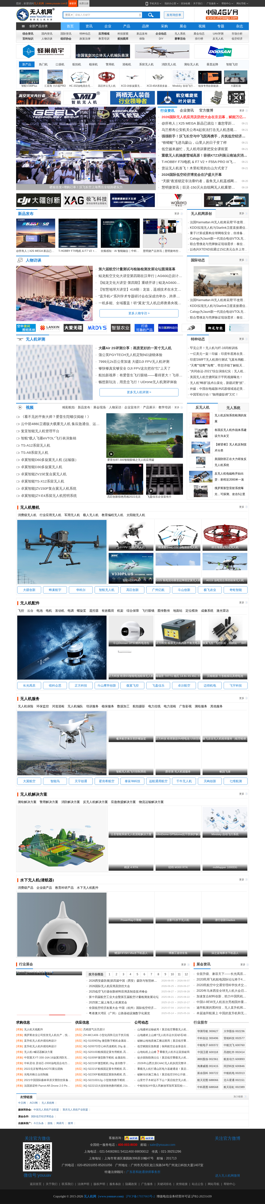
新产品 (26, 64)
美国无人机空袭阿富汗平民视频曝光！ (216, 377)
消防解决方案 (70, 802)
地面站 (177, 610)
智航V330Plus (131, 580)
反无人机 (218, 38)
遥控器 (94, 610)
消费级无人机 (27, 515)
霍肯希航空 (106, 781)
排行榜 (199, 38)
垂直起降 (212, 64)
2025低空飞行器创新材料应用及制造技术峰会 (124, 991)
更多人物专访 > (139, 313)
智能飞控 (232, 64)
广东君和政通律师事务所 (143, 1172)
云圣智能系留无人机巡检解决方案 (131, 834)
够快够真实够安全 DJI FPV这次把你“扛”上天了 (135, 368)
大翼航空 (29, 781)
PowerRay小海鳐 (131, 920)
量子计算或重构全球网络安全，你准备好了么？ (222, 233)
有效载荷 (108, 610)
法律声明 (83, 1184)
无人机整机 (30, 507)
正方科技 (81, 685)
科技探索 (123, 33)
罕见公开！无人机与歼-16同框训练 (214, 348)
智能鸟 (55, 781)
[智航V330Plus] (29, 77)
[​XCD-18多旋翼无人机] (132, 77)
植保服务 (108, 706)
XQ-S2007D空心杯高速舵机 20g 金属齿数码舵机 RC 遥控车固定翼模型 (103, 1046)
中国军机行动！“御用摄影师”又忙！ (214, 394)
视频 (201, 26)
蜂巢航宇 (55, 590)
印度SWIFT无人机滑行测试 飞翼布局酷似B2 (220, 359)
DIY (161, 38)
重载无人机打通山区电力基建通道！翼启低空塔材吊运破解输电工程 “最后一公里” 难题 (163, 1068)
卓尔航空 (184, 685)
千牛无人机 (184, 781)
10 (172, 974)
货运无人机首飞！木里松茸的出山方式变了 (200, 168)
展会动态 (199, 33)
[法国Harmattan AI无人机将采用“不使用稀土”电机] (218, 281)
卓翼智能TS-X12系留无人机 (42, 481)
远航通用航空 (158, 781)
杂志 (239, 26)
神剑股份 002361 (207, 1059)
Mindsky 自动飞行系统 (225, 834)
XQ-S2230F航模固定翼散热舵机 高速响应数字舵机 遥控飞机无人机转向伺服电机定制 (103, 1074)
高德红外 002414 (234, 1052)
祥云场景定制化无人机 (225, 547)
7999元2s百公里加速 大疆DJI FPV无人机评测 (134, 362)
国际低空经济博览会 (42, 1116)
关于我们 (198, 3)
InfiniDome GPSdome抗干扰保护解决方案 (181, 834)
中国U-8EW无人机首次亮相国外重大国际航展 (222, 1002)
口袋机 (60, 64)
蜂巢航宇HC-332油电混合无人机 (178, 547)
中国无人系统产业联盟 (46, 1109)
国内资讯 (47, 33)
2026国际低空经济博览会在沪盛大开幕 (192, 175)
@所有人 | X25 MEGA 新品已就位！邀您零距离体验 (200, 123)
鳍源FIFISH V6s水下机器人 (131, 953)
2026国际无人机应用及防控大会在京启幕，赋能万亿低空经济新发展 (205, 117)
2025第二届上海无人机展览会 (124, 1002)
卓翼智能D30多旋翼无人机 (41, 467)
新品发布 (142, 33)
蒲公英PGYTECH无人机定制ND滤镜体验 (130, 355)
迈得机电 (210, 685)
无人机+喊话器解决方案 (34, 1051)
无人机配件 (30, 603)
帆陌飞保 (225, 771)
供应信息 (82, 1022)
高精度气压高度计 (90, 1029)
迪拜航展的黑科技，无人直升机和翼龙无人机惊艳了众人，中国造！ (222, 1007)
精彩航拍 (68, 407)
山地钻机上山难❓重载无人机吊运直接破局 (163, 1051)
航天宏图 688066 (207, 1080)
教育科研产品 (64, 887)
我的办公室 (170, 3)
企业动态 (161, 33)
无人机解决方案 (33, 794)
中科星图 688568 (207, 1087)
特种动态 (85, 33)
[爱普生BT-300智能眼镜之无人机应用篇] (144, 435)
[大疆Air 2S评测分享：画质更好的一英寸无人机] (54, 372)
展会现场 (99, 407)
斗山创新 (184, 590)
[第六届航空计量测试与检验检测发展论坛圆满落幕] (54, 293)
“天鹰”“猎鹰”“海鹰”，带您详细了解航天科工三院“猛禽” (226, 365)
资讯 (89, 26)
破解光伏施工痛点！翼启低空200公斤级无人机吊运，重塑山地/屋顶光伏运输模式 (163, 1074)
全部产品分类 (38, 26)
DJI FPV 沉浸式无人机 (131, 547)
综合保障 (132, 610)
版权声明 (99, 1184)
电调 (71, 610)
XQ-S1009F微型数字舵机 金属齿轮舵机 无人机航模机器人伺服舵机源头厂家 (103, 1057)
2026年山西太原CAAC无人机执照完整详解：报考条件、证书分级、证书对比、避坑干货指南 (163, 1063)
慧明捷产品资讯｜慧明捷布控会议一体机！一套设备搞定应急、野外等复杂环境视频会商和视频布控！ (162, 250)
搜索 (150, 15)
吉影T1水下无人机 (178, 920)
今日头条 (39, 1123)
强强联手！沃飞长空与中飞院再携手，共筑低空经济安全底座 (205, 136)
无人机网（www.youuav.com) (50, 3)
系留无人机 (146, 64)
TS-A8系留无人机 (34, 453)
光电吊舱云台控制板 (32, 1074)
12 (186, 974)
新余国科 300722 (207, 1073)
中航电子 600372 (207, 1045)
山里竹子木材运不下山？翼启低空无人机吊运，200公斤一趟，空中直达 (163, 1080)
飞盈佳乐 (158, 685)
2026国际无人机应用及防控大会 (124, 986)
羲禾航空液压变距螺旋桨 (131, 738)
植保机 (93, 64)
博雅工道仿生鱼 (178, 953)
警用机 (110, 64)
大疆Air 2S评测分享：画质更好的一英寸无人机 (135, 348)
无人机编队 (75, 706)
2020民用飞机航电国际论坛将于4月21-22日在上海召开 (222, 979)
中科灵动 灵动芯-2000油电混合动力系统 (43, 1063)
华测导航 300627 (207, 1031)
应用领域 (104, 33)
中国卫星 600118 (207, 1052)
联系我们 (67, 1184)
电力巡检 (170, 706)
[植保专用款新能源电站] (210, 77)
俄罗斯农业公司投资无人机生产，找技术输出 (43, 1035)
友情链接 (26, 1097)
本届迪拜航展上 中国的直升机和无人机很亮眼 (222, 1013)
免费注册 (83, 3)
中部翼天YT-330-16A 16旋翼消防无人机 (43, 1057)
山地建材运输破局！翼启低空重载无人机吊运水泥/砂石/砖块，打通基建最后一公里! (163, 1029)
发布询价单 (174, 14)
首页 (70, 26)
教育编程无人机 (112, 515)
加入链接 (238, 1096)
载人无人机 (91, 515)
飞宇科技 (235, 685)
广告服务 (211, 3)
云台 (30, 610)
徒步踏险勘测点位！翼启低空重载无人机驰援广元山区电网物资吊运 (163, 1057)
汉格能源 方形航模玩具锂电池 (225, 675)
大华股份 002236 (234, 1031)
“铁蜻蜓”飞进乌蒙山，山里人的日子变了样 (200, 143)
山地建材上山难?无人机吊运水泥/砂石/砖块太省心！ (163, 1035)
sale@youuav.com (162, 1144)
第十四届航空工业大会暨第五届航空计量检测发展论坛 (124, 997)
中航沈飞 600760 (234, 1045)
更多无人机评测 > (139, 392)
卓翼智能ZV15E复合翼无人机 (44, 474)
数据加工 (123, 706)
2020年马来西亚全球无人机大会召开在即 (222, 990)
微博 (70, 1123)
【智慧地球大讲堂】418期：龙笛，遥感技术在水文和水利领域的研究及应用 (141, 289)
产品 (126, 26)
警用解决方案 (49, 802)
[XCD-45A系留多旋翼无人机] (158, 77)
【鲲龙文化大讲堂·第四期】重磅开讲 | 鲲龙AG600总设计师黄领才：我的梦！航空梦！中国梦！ (141, 283)
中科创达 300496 (207, 1038)
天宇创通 (81, 781)
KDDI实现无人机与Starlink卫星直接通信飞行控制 (224, 227)
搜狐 (50, 1123)
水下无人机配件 (88, 887)
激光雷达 (223, 610)
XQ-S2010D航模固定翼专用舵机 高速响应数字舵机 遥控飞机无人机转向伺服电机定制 (103, 1051)
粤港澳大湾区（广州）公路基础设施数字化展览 (124, 1013)
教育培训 (104, 38)
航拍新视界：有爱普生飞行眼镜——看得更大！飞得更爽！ (141, 375)
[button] (83, 178)
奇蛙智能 (235, 590)
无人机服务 (30, 698)
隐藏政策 (131, 1184)
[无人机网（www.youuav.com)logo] (35, 14)
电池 (39, 610)
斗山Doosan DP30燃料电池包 (131, 642)
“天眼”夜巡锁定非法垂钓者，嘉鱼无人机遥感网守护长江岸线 (200, 181)
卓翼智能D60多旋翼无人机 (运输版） (49, 460)
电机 (49, 610)
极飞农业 (210, 590)
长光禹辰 (29, 685)
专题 (220, 26)
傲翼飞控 (132, 685)
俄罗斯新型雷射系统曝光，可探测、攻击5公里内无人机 (230, 494)
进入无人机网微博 (227, 1175)
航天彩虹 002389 (234, 1087)
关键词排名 (164, 1184)
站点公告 (198, 1184)
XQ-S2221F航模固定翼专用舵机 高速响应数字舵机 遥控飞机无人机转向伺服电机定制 (103, 1068)
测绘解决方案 (27, 802)
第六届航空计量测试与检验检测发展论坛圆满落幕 (137, 269)
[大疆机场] (236, 77)
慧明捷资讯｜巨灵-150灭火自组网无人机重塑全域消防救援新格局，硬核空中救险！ (200, 187)
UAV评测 (218, 33)
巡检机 (126, 64)
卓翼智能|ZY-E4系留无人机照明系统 (49, 496)
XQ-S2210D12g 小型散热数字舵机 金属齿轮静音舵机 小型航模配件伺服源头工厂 (103, 1080)
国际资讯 (66, 33)
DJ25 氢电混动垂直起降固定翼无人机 (178, 580)
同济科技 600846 (234, 1066)
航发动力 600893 (234, 1059)
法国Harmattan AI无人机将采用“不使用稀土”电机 (223, 222)
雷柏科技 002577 (234, 1038)
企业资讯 (187, 110)
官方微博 (206, 110)
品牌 (145, 26)
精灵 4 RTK (131, 867)
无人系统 (180, 33)
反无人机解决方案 (95, 802)
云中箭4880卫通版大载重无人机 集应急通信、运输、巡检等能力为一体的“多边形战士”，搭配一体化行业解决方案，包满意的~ (60, 424)
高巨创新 (132, 590)
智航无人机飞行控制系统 (131, 771)
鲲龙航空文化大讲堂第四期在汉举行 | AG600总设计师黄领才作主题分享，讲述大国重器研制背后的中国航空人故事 (141, 276)
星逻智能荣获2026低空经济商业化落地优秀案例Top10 (148, 187)
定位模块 (191, 610)
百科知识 (28, 38)
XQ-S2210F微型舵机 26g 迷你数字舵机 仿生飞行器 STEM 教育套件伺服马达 (103, 1063)
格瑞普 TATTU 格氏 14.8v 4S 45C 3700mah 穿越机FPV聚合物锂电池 (198, 675)
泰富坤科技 (132, 781)
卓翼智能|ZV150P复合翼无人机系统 (48, 488)
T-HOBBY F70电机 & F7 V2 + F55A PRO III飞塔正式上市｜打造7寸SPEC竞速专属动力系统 (200, 162)
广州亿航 (158, 590)
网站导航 (241, 3)
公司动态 (141, 1022)
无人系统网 (48, 1102)
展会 (183, 26)
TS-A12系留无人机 (35, 445)
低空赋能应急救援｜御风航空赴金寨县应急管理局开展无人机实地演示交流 (163, 1046)
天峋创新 (210, 781)
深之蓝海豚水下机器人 (225, 953)
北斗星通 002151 (234, 1080)
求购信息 (23, 1022)
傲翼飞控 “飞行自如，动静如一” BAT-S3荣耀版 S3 (233, 642)
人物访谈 (47, 38)
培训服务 (92, 706)
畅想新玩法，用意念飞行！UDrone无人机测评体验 (138, 382)
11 (179, 974)
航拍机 (76, 64)
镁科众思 (55, 685)
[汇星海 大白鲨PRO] (55, 77)
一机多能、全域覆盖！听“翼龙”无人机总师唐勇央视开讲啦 (141, 303)
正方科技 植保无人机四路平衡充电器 (178, 642)
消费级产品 (25, 887)
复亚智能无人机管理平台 (40, 431)
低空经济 (237, 38)
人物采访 (115, 407)
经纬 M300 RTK (178, 867)
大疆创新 (29, 590)
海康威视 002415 (207, 1066)
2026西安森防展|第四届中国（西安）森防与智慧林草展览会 (124, 980)
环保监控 (42, 706)
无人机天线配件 (29, 1029)
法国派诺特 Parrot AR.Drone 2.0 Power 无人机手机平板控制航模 (43, 1085)
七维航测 (235, 781)
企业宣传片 (132, 407)
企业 (107, 26)
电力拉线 (154, 706)
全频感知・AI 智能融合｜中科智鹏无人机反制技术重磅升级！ (120, 250)
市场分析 (237, 33)
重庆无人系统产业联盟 (75, 1109)
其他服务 (216, 706)
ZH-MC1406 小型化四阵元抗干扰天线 (102, 1035)
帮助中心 (226, 3)
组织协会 (66, 38)
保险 (142, 38)
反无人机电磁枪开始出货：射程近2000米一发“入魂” (229, 479)
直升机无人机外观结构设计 (36, 1040)
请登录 (72, 3)
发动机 (59, 610)
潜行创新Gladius (225, 920)
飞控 (21, 610)
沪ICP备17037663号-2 (140, 1196)
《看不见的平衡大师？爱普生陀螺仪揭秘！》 (56, 417)
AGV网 (34, 1102)
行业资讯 (167, 111)
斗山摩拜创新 (106, 685)
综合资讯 (28, 33)
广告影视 (185, 706)
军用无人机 (72, 515)
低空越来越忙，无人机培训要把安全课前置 (200, 149)
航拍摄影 (139, 706)
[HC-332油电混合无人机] (81, 77)
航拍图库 (123, 38)
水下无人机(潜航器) (37, 880)
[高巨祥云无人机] (106, 77)
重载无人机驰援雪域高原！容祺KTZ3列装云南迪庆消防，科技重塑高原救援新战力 (205, 155)
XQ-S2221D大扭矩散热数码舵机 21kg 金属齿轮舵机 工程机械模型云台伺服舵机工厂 (103, 1085)
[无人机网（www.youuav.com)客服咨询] (124, 1138)
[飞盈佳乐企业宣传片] (164, 478)
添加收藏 (185, 3)
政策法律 (85, 38)
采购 (164, 26)
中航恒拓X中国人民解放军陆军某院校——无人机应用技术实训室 (163, 1085)
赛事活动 (180, 38)
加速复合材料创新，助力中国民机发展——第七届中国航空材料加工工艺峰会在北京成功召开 (222, 996)
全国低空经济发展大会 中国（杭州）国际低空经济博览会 (124, 1007)
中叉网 (22, 1102)
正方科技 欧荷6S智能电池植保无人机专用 (134, 675)
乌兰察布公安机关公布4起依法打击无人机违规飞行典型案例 (200, 130)
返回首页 (36, 1184)
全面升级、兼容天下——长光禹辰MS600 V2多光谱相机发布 (222, 973)
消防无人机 (169, 64)
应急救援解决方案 (123, 802)
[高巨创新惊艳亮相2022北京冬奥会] (124, 478)
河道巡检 (58, 706)
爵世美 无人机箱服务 (178, 771)
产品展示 (149, 407)
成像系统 (207, 610)
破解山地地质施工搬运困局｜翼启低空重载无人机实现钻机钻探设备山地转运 (163, 1040)
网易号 (60, 1123)
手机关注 (154, 3)
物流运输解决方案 (151, 802)
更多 (241, 110)
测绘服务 (201, 706)
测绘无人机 (191, 64)
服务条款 (115, 1184)
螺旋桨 (81, 610)
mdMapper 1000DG (225, 867)
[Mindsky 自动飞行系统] (184, 77)
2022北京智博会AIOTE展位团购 (39, 1068)
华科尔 (81, 590)
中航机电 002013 (234, 1073)
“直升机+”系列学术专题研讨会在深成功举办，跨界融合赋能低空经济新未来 (141, 296)
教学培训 (164, 407)
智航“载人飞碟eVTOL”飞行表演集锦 (48, 438)
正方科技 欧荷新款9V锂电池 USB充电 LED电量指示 (187, 738)
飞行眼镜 (148, 610)
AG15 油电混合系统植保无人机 (225, 580)
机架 (120, 610)
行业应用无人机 (50, 515)
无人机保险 (25, 706)
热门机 (43, 64)
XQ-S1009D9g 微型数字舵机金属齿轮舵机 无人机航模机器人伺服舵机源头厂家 (103, 1040)
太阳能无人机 (135, 515)
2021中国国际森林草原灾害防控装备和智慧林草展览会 (43, 1080)
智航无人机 (106, 590)
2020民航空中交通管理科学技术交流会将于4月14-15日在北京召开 (222, 985)
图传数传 (164, 610)
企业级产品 (44, 887)
